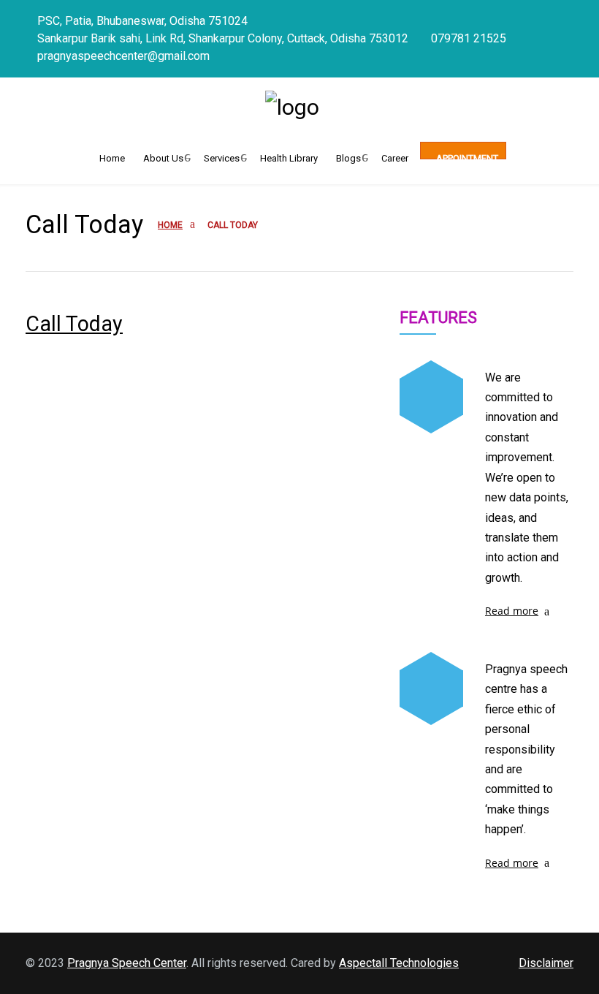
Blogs (348, 156)
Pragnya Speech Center (126, 963)
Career (394, 156)
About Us (163, 156)
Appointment (466, 156)
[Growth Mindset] (431, 397)
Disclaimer (546, 963)
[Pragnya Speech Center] (299, 107)
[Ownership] (431, 688)
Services (222, 156)
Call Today (74, 323)
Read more (511, 611)
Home (112, 156)
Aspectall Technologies (399, 963)
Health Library (289, 156)
